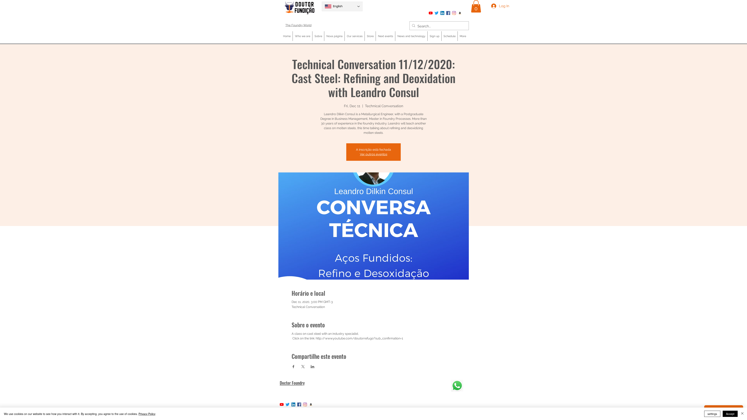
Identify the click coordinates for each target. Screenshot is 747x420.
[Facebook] (448, 13)
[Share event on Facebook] (293, 366)
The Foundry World (298, 25)
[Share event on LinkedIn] (312, 366)
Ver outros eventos (373, 154)
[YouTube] (431, 13)
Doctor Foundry (292, 383)
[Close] (742, 414)
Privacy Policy (147, 414)
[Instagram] (454, 13)
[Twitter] (436, 13)
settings (712, 414)
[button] (476, 6)
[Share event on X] (303, 366)
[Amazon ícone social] (460, 13)
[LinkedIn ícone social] (442, 13)
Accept (730, 414)
